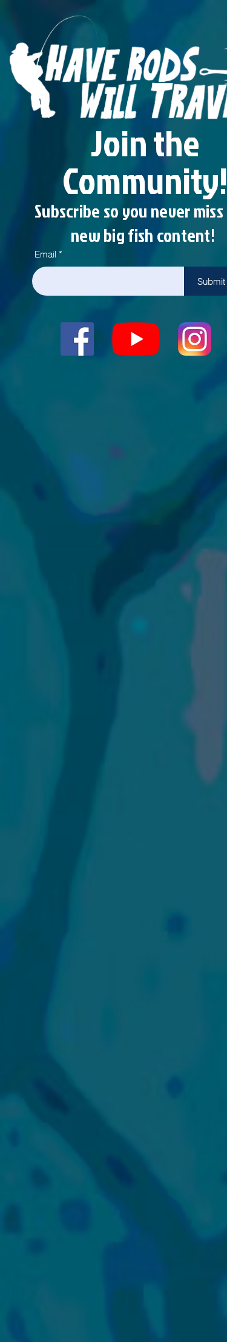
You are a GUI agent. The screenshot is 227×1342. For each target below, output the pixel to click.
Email (45, 254)
